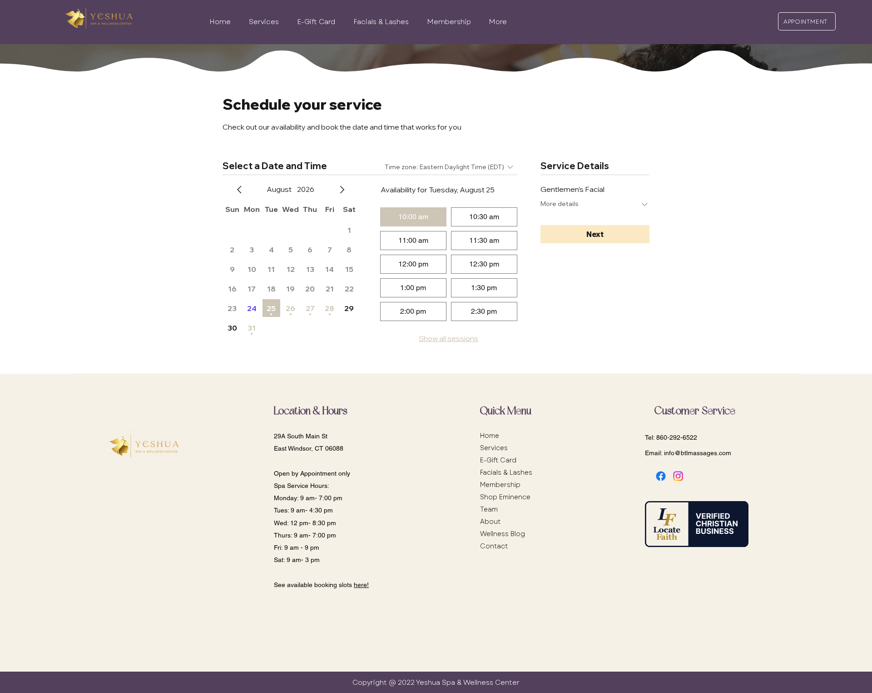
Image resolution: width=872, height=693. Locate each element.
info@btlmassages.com (697, 453)
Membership (500, 484)
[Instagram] (678, 476)
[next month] (342, 189)
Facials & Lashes (506, 472)
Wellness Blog (502, 533)
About (490, 521)
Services (494, 447)
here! (361, 584)
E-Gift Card (498, 460)
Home (489, 435)
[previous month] (239, 189)
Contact (494, 546)
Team (489, 509)
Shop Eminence (505, 497)
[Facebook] (660, 476)
